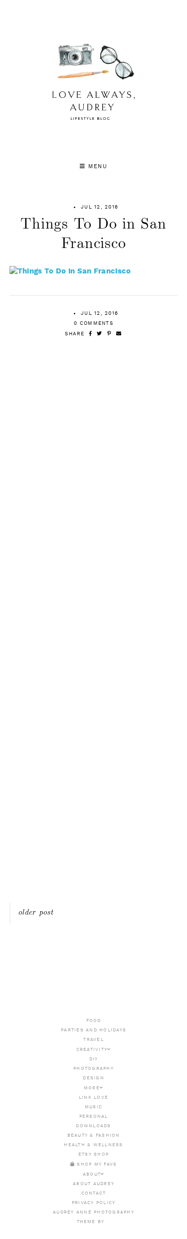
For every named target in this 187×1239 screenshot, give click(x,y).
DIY (93, 1059)
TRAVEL (93, 1039)
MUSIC (93, 1107)
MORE (92, 1088)
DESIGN (93, 1078)
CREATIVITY (92, 1049)
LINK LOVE (93, 1097)
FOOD (93, 1020)
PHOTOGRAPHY (93, 1068)
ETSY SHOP (93, 1154)
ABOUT (92, 1174)
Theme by (91, 1222)
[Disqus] (93, 513)
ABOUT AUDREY (93, 1184)
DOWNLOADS (93, 1126)
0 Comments (93, 323)
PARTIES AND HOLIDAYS (93, 1030)
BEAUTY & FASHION (93, 1135)
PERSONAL (93, 1116)
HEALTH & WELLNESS (93, 1145)
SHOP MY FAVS (96, 1164)
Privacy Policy (94, 1203)
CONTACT (93, 1193)
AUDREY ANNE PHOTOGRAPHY (93, 1212)
